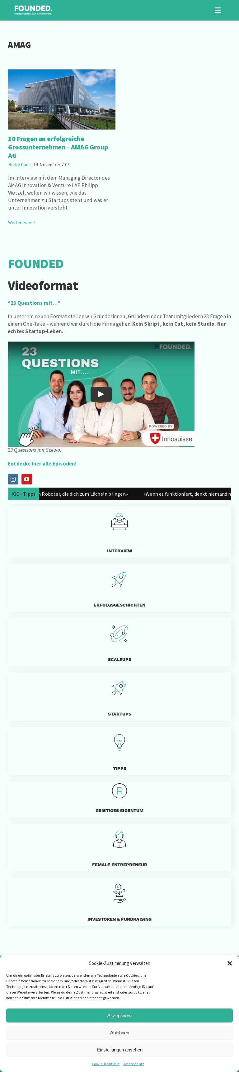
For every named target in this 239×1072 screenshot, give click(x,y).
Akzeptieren (119, 1015)
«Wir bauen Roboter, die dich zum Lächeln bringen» (57, 494)
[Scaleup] (119, 642)
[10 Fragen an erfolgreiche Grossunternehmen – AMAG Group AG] (61, 99)
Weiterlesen (20, 222)
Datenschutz (133, 1063)
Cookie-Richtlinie (106, 1063)
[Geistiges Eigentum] (119, 799)
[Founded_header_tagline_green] (33, 5)
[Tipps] (119, 751)
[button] (230, 963)
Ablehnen (119, 1032)
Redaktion (18, 165)
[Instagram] (13, 479)
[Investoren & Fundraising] (119, 902)
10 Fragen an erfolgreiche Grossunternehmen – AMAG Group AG (62, 87)
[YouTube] (26, 479)
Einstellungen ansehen (120, 1049)
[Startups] (119, 588)
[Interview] (119, 532)
